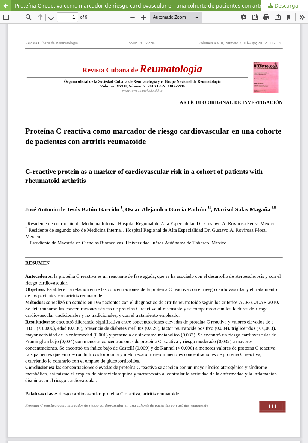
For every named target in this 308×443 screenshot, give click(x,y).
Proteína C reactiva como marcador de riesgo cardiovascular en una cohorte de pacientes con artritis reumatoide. (158, 5)
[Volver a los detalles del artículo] (5, 5)
